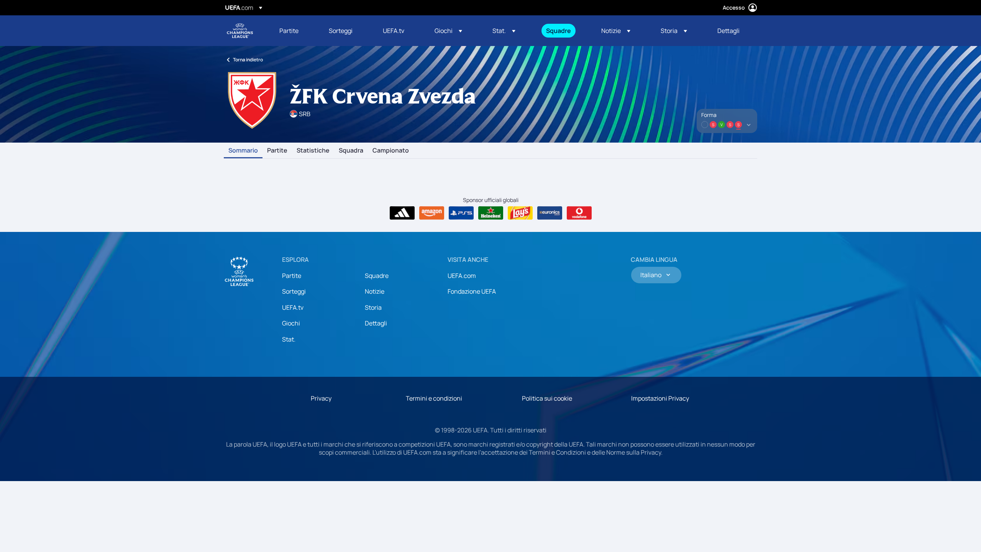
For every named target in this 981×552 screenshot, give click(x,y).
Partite (277, 150)
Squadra (351, 150)
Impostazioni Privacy (660, 398)
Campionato (390, 150)
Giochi (291, 323)
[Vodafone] (579, 213)
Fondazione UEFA (472, 291)
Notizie (374, 291)
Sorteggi (294, 291)
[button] (448, 30)
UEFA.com (462, 275)
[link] (288, 30)
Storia (373, 307)
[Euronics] (549, 213)
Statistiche (313, 150)
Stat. (288, 339)
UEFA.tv (292, 307)
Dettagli (376, 323)
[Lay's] (520, 213)
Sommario (243, 150)
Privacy (321, 398)
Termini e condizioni (434, 398)
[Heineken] (490, 213)
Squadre (377, 275)
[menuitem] (294, 30)
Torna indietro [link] (248, 59)
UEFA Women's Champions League (240, 30)
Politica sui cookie (547, 398)
